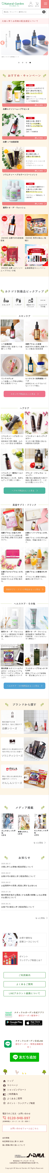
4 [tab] (30, 62)
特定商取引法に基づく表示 (12, 1141)
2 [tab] (22, 62)
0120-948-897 (19, 1117)
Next (46, 43)
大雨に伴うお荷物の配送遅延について (20, 20)
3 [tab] (26, 62)
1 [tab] (19, 62)
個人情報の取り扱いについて (13, 1145)
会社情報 (5, 1138)
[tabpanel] (24, 43)
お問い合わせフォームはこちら (24, 1128)
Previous (2, 43)
